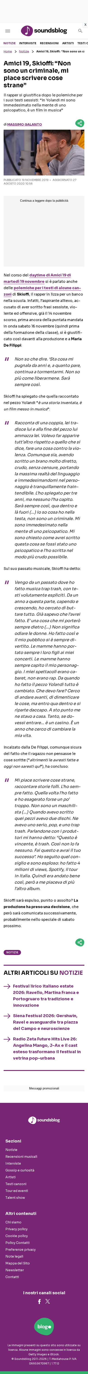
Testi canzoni (15, 1184)
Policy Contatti (17, 1243)
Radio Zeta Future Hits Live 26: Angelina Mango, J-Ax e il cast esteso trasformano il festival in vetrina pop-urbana (47, 1049)
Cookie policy (16, 1236)
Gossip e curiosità (19, 1170)
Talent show (15, 1198)
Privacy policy (16, 1229)
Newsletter (14, 1270)
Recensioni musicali (21, 1157)
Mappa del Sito (17, 1263)
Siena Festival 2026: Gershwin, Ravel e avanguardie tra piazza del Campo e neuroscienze (45, 1022)
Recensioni (49, 43)
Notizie (9, 43)
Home (8, 51)
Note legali (14, 1256)
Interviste (27, 43)
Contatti (12, 1277)
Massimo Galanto (24, 124)
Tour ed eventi (16, 1191)
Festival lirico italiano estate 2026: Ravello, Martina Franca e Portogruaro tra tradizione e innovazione (46, 996)
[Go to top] (79, 1359)
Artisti (68, 43)
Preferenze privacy (20, 1250)
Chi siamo (13, 1222)
